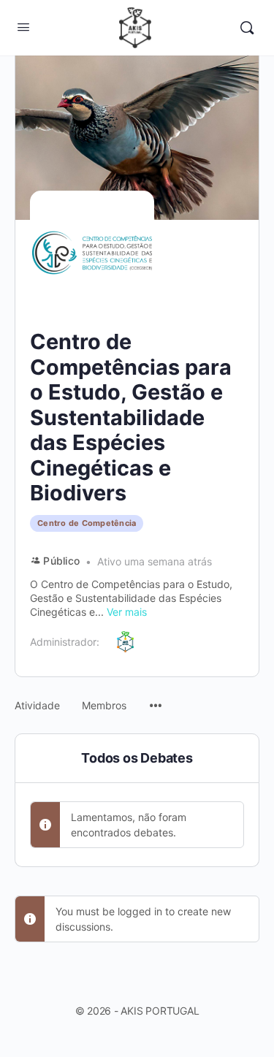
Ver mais (127, 612)
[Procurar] (247, 28)
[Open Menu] (23, 26)
